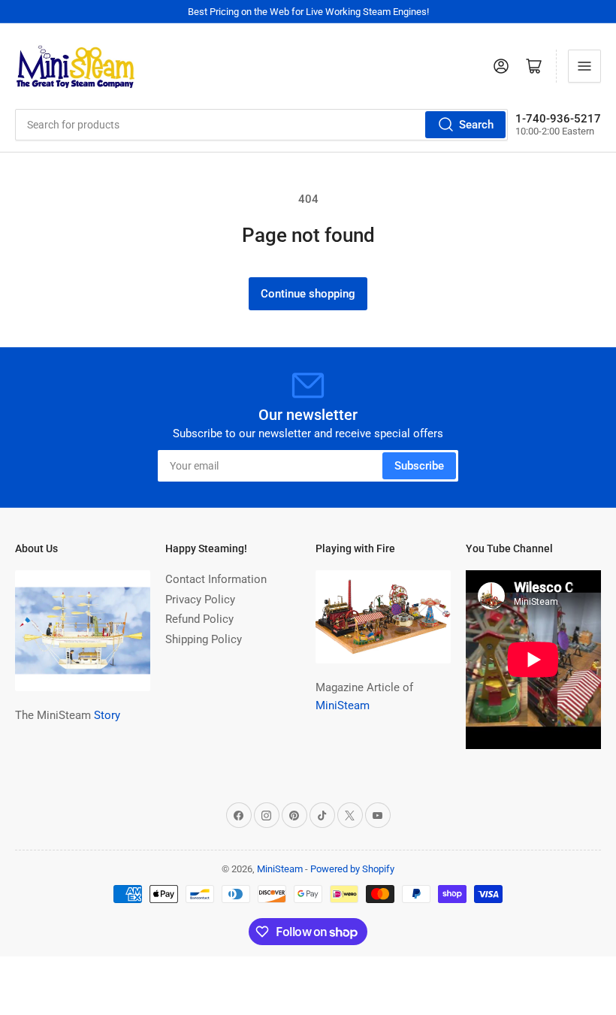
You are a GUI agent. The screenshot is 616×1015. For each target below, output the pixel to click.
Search (476, 124)
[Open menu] (584, 66)
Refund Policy (199, 619)
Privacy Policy (200, 599)
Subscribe (419, 466)
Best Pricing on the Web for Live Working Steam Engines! (308, 11)
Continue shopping (308, 294)
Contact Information (216, 579)
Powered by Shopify (352, 869)
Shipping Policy (203, 639)
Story (107, 715)
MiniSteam (343, 705)
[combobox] (261, 124)
